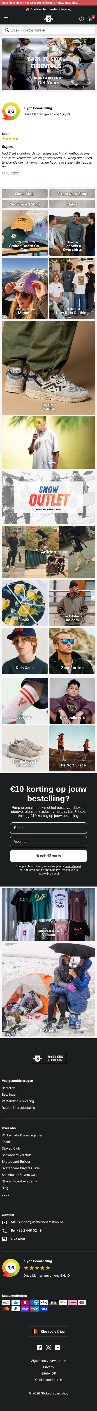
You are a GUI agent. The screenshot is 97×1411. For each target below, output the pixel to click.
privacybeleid (73, 866)
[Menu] (6, 18)
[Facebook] (39, 1347)
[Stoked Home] (48, 19)
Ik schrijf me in (48, 856)
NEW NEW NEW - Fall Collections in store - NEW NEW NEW (40, 2)
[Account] (81, 18)
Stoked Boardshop (55, 1393)
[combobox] (48, 30)
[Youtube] (57, 1347)
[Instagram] (48, 1347)
